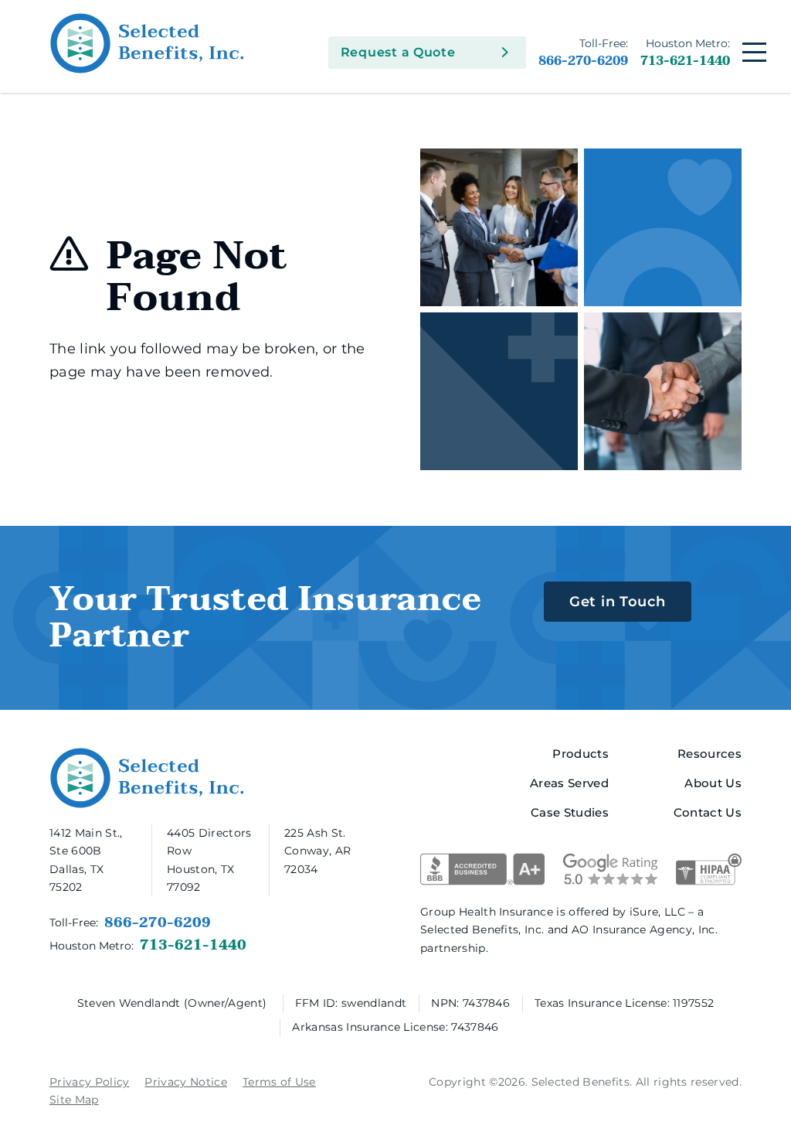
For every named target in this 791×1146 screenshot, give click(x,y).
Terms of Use (279, 1082)
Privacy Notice (185, 1082)
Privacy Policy (89, 1082)
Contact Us (708, 813)
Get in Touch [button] (617, 601)
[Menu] (754, 52)
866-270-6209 (583, 52)
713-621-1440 (685, 52)
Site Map (74, 1100)
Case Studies (570, 813)
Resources (709, 754)
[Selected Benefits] (227, 43)
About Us (713, 783)
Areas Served (569, 783)
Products (580, 754)
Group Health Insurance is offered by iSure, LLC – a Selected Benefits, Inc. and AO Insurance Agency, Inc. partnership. (569, 929)
